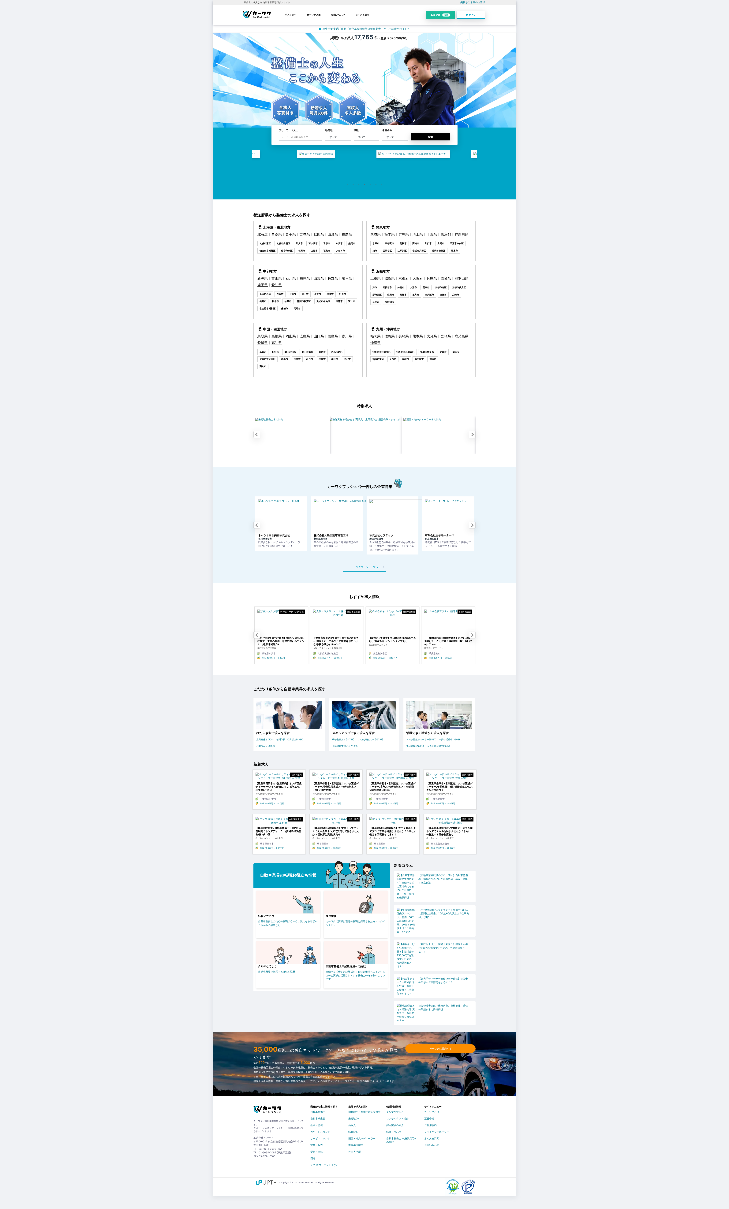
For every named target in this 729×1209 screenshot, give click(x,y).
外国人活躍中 (355, 1151)
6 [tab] (376, 184)
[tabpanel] (413, 166)
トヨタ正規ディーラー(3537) (421, 739)
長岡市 (280, 294)
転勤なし (353, 1131)
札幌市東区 (265, 243)
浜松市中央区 (323, 301)
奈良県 (446, 278)
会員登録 (439, 15)
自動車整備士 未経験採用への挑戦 (401, 1139)
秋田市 (301, 250)
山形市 (314, 250)
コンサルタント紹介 (397, 1118)
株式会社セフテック (301, 535)
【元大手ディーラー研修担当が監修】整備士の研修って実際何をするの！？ (443, 980)
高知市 (263, 366)
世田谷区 (387, 250)
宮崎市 (405, 359)
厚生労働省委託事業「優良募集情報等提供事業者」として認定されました (366, 28)
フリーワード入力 (288, 130)
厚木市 (454, 250)
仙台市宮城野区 (267, 250)
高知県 (276, 343)
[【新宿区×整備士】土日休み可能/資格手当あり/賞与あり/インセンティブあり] (314, 623)
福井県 (305, 278)
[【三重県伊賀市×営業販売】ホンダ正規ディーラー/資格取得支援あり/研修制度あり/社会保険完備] (336, 777)
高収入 (352, 1125)
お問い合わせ (431, 1145)
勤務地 (329, 130)
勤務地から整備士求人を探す (364, 1111)
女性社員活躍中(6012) (438, 746)
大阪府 (418, 278)
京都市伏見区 (459, 287)
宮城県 (305, 234)
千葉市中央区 (457, 243)
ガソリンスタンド (320, 1131)
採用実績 (331, 916)
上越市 (292, 294)
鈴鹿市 (401, 287)
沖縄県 (375, 343)
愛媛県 (262, 343)
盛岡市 (351, 243)
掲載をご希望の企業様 (472, 2)
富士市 (351, 301)
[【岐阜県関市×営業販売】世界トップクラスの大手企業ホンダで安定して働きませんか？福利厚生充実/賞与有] (336, 821)
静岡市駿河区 (304, 301)
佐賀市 (443, 351)
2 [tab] (353, 184)
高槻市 (403, 294)
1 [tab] (347, 184)
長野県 (333, 278)
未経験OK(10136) (415, 746)
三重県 (375, 278)
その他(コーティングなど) (324, 1164)
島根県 (276, 336)
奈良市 (375, 301)
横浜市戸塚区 (419, 250)
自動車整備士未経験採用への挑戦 (346, 966)
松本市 (275, 301)
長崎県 (403, 336)
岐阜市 (288, 301)
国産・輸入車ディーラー (362, 1138)
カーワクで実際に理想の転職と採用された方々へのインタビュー (355, 923)
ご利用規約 (430, 1125)
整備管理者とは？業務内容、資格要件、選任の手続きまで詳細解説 (443, 1007)
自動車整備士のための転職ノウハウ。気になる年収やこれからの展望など (287, 923)
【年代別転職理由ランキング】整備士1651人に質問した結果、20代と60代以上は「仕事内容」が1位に (443, 913)
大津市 (413, 287)
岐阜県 (347, 278)
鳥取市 (263, 351)
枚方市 (415, 294)
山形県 (333, 234)
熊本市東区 (378, 359)
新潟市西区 (265, 294)
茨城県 (375, 234)
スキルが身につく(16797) (370, 739)
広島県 (305, 336)
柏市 (374, 250)
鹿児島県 (461, 336)
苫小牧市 (313, 243)
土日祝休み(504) (265, 739)
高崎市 (415, 243)
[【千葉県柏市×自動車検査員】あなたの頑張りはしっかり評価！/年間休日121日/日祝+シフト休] (370, 623)
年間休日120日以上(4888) (289, 739)
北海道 (262, 234)
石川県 (291, 278)
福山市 (284, 359)
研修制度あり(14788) (343, 739)
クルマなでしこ (267, 966)
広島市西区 (337, 351)
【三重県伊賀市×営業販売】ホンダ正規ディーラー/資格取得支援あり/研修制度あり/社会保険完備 (335, 786)
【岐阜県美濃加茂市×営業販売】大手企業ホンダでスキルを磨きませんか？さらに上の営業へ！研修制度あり (449, 831)
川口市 (428, 243)
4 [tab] (364, 184)
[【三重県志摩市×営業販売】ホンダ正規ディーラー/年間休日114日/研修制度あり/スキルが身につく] (449, 777)
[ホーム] (267, 1111)
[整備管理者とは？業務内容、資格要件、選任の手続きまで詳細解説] (406, 1013)
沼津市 (339, 301)
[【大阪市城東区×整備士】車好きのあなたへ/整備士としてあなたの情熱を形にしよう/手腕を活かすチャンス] (259, 623)
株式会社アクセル (466, 535)
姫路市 (443, 294)
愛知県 (276, 285)
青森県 (276, 234)
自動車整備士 (317, 1111)
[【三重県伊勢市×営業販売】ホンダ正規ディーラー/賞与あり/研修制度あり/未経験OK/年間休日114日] (393, 777)
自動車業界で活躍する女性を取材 (276, 971)
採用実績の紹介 (395, 1125)
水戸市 (375, 243)
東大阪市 (429, 294)
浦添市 (432, 359)
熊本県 (418, 336)
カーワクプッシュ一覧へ (364, 567)
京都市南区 (441, 287)
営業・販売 (316, 1145)
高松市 (334, 359)
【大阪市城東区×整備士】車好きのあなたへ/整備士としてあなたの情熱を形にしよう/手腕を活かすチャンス (258, 641)
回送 (312, 1158)
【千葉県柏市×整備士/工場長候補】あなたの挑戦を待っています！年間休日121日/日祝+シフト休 (425, 641)
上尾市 (440, 243)
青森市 (326, 243)
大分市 (393, 359)
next (472, 435)
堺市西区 (377, 294)
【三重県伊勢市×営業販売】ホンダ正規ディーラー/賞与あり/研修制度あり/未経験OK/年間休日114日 (392, 786)
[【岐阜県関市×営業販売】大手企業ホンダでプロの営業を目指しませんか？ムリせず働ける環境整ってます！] (393, 821)
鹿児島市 (419, 359)
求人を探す (290, 14)
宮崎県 (446, 336)
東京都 (446, 234)
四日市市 (387, 287)
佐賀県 (389, 336)
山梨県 (319, 278)
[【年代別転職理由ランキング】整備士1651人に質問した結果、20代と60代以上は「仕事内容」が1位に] (406, 921)
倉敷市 (322, 351)
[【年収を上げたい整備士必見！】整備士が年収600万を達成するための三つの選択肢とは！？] (406, 955)
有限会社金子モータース (359, 535)
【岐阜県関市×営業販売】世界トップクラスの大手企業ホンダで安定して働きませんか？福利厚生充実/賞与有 (335, 831)
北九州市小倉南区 (405, 351)
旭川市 (299, 243)
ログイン (471, 15)
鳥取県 (262, 336)
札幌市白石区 (283, 243)
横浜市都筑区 (438, 250)
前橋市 (403, 243)
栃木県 (389, 234)
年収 (297, 658)
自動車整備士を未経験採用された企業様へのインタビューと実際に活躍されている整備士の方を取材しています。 (355, 975)
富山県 (276, 278)
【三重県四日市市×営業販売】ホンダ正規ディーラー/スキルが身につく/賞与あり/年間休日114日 (279, 786)
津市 (374, 287)
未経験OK (353, 1118)
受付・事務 (316, 1151)
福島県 (347, 234)
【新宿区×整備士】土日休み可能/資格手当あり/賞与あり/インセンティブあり (314, 639)
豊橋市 (284, 308)
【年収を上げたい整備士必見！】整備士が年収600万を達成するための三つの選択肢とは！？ (443, 948)
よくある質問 (362, 14)
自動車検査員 (317, 1118)
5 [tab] (370, 184)
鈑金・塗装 (316, 1125)
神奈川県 (461, 234)
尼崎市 (455, 294)
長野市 (263, 301)
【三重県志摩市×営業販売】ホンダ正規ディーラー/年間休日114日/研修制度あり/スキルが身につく (449, 786)
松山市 (347, 359)
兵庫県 (432, 278)
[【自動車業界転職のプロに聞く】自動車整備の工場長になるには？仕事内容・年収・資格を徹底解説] (406, 886)
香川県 (347, 336)
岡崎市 (297, 308)
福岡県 (375, 336)
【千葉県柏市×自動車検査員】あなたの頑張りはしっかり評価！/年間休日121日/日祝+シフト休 (370, 641)
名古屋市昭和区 (267, 308)
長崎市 (455, 351)
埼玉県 (418, 234)
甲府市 (342, 294)
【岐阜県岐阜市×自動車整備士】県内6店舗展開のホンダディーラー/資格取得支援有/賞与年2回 (278, 831)
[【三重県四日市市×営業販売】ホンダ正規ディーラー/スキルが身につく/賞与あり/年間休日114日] (279, 777)
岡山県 (291, 336)
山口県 (319, 336)
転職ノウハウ (338, 14)
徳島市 (322, 359)
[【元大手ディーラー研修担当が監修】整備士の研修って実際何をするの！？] (406, 986)
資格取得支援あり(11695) (345, 746)
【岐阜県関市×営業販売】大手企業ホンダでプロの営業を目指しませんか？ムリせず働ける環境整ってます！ (392, 831)
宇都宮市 (389, 243)
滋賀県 (389, 278)
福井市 (330, 294)
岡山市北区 (290, 351)
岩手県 (291, 234)
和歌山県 (461, 278)
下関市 (297, 359)
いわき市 (340, 250)
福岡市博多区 (427, 351)
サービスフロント (320, 1138)
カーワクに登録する (440, 1048)
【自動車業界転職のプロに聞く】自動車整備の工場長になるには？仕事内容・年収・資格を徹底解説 (443, 879)
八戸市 (339, 243)
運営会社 (429, 1118)
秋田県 (319, 234)
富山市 (305, 294)
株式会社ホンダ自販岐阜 (414, 535)
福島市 (326, 250)
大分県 (432, 336)
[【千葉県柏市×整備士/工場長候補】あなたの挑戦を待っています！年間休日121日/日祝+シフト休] (426, 623)
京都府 (403, 278)
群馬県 (403, 234)
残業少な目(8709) (265, 746)
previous (256, 435)
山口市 (309, 359)
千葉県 (432, 234)
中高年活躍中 (355, 1145)
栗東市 (426, 287)
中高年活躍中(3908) (449, 739)
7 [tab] (381, 184)
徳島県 (333, 336)
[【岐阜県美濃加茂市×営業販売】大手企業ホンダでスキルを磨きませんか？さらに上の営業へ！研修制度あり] (449, 821)
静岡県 (262, 285)
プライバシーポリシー (436, 1131)
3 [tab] (359, 184)
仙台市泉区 (287, 250)
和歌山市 (389, 301)
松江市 (275, 351)
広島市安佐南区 (267, 359)
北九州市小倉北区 (381, 351)
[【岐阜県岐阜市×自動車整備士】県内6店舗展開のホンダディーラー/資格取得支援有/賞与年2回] (279, 821)
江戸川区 (402, 250)
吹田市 (390, 294)
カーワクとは (314, 14)
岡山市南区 (307, 351)
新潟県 (262, 278)
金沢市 (317, 294)
